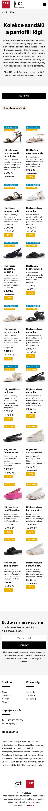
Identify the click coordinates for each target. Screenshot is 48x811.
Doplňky (6, 695)
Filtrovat (24, 96)
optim (29, 805)
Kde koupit (31, 699)
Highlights (30, 692)
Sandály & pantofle (13, 108)
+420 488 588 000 (14, 720)
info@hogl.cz (12, 723)
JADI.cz (27, 792)
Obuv (4, 692)
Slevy (4, 702)
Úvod (4, 12)
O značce (30, 695)
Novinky (5, 699)
